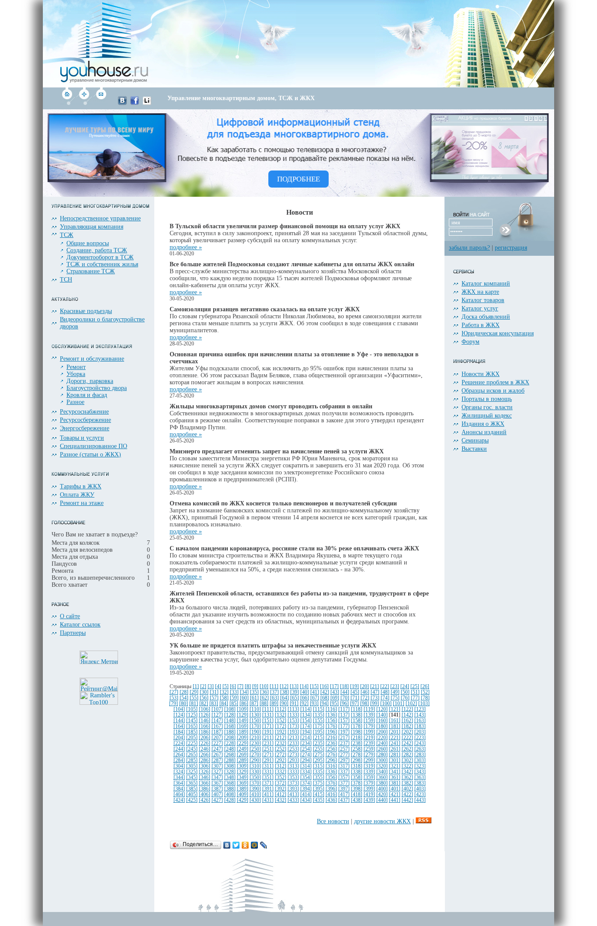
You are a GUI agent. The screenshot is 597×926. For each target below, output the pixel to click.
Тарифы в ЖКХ (80, 486)
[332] (280, 772)
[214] (306, 738)
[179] (369, 726)
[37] (274, 692)
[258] (356, 749)
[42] (324, 692)
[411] (268, 794)
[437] (344, 800)
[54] (184, 698)
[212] (280, 738)
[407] (217, 794)
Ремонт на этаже (82, 503)
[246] (204, 749)
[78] (425, 698)
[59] (234, 698)
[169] (242, 726)
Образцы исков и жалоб (493, 390)
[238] (356, 743)
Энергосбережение (84, 428)
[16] (324, 686)
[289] (242, 760)
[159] (369, 721)
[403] (420, 789)
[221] (394, 738)
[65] (294, 698)
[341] (394, 772)
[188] (230, 732)
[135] (318, 715)
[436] (331, 800)
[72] (365, 698)
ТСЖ (66, 235)
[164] (179, 726)
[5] (225, 686)
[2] (203, 686)
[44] (344, 692)
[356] (331, 777)
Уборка (75, 374)
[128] (230, 715)
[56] (204, 698)
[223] (420, 738)
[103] (424, 704)
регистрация (511, 247)
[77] (415, 698)
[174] (306, 726)
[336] (331, 772)
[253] (293, 749)
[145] (192, 721)
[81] (193, 704)
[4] (218, 686)
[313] (293, 766)
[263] (420, 749)
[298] (356, 760)
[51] (415, 692)
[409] (242, 794)
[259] (369, 749)
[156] (331, 721)
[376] (331, 783)
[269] (242, 755)
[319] (369, 766)
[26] (424, 686)
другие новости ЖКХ (382, 821)
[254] (306, 749)
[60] (244, 698)
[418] (356, 794)
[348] (230, 777)
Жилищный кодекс (487, 415)
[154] (306, 721)
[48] (385, 692)
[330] (255, 772)
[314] (306, 766)
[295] (318, 760)
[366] (204, 783)
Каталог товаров (483, 300)
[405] (192, 794)
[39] (294, 692)
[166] (204, 726)
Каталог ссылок (80, 624)
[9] (255, 686)
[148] (230, 721)
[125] (192, 715)
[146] (204, 721)
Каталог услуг (480, 308)
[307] (217, 766)
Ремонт (76, 367)
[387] (217, 789)
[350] (255, 777)
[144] (179, 721)
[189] (242, 732)
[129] (242, 715)
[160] (382, 721)
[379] (369, 783)
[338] (356, 772)
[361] (394, 777)
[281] (394, 755)
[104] (179, 709)
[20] (364, 686)
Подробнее (298, 179)
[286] (204, 760)
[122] (407, 709)
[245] (192, 749)
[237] (344, 743)
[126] (204, 715)
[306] (204, 766)
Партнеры (73, 633)
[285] (192, 760)
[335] (318, 772)
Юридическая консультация (498, 333)
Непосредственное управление (100, 218)
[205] (192, 738)
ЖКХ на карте (480, 292)
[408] (230, 794)
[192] (280, 732)
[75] (395, 698)
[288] (230, 760)
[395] (318, 789)
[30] (204, 692)
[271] (268, 755)
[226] (204, 743)
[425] (192, 800)
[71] (355, 698)
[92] (304, 704)
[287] (217, 760)
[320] (382, 766)
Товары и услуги (82, 438)
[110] (255, 709)
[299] (369, 760)
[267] (217, 755)
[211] (268, 738)
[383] (420, 783)
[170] (255, 726)
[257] (344, 749)
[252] (280, 749)
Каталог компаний (486, 283)
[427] (217, 800)
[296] (331, 760)
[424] (179, 800)
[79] (173, 704)
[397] (344, 789)
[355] (318, 777)
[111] (268, 709)
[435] (318, 800)
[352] (280, 777)
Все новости (333, 821)
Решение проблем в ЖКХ (495, 382)
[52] (425, 692)
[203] (420, 732)
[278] (356, 755)
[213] (293, 738)
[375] (318, 783)
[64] (284, 698)
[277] (344, 755)
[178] (356, 726)
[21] (374, 686)
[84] (223, 704)
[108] (230, 709)
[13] (294, 686)
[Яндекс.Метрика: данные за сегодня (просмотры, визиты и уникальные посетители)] (99, 657)
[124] (179, 715)
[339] (369, 772)
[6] (233, 686)
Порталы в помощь (487, 399)
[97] (354, 704)
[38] (284, 692)
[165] (192, 726)
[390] (255, 789)
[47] (375, 692)
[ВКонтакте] (227, 845)
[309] (242, 766)
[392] (280, 789)
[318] (356, 766)
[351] (268, 777)
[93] (314, 704)
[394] (306, 789)
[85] (233, 704)
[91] (294, 704)
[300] (382, 760)
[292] (280, 760)
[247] (217, 749)
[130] (255, 715)
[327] (217, 772)
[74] (385, 698)
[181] (394, 726)
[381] (394, 783)
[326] (204, 772)
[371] (268, 783)
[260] (382, 749)
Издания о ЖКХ (483, 424)
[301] (394, 760)
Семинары (475, 440)
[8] (248, 686)
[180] (382, 726)
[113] (293, 709)
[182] (407, 726)
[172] (280, 726)
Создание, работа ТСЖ (96, 250)
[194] (306, 732)
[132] (280, 715)
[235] (318, 743)
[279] (369, 755)
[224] (179, 743)
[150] (255, 721)
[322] (407, 766)
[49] (395, 692)
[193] (293, 732)
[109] (242, 709)
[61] (254, 698)
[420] (382, 794)
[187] (217, 732)
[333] (293, 772)
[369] (242, 783)
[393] (293, 789)
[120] (382, 709)
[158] (356, 721)
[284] (179, 760)
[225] (192, 743)
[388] (230, 789)
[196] (331, 732)
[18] (344, 686)
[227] (217, 743)
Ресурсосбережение (85, 420)
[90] (284, 704)
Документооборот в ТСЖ (100, 257)
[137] (344, 715)
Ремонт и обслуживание (92, 358)
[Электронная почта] (101, 103)
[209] (242, 738)
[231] (268, 743)
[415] (318, 794)
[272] (280, 755)
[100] (386, 704)
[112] (280, 709)
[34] (244, 692)
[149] (242, 721)
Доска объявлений (486, 316)
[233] (293, 743)
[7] (240, 686)
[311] (268, 766)
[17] (334, 686)
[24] (404, 686)
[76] (405, 698)
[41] (314, 692)
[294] (306, 760)
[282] (407, 755)
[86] (243, 704)
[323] (420, 766)
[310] (255, 766)
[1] (196, 686)
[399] (369, 789)
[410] (255, 794)
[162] (407, 721)
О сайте (70, 616)
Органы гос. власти (487, 407)
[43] (334, 692)
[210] (255, 738)
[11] (274, 686)
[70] (344, 698)
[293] (293, 760)
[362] (407, 777)
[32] (224, 692)
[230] (255, 743)
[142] (407, 715)
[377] (344, 783)
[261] (394, 749)
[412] (280, 794)
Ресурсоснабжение (84, 411)
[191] (268, 732)
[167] (217, 726)
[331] (268, 772)
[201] (394, 732)
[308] (230, 766)
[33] (234, 692)
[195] (318, 732)
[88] (264, 704)
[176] (331, 726)
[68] (324, 698)
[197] (344, 732)
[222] (407, 738)
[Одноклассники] (245, 845)
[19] (354, 686)
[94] (324, 704)
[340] (382, 772)
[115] (318, 709)
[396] (331, 789)
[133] (293, 715)
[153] (293, 721)
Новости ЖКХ (481, 374)
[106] (204, 709)
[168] (230, 726)
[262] (407, 749)
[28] (184, 692)
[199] (369, 732)
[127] (217, 715)
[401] (394, 789)
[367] (217, 783)
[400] (382, 789)
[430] (255, 800)
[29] (194, 692)
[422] (407, 794)
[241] (394, 743)
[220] (382, 738)
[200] (382, 732)
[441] (394, 800)
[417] (344, 794)
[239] (369, 743)
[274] (306, 755)
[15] (314, 686)
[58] (224, 698)
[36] (264, 692)
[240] (382, 743)
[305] (192, 766)
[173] (293, 726)
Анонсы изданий (484, 432)
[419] (369, 794)
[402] (407, 789)
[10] (264, 686)
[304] (179, 766)
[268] (230, 755)
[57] (214, 698)
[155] (318, 721)
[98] (364, 704)
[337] (344, 772)
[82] (203, 704)
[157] (344, 721)
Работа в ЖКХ (481, 325)
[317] (344, 766)
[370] (255, 783)
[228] (230, 743)
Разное (75, 402)
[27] (174, 692)
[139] (369, 715)
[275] (318, 755)
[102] (411, 704)
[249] (242, 749)
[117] (344, 709)
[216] (331, 738)
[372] (280, 783)
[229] (242, 743)
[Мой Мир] (254, 845)
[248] (230, 749)
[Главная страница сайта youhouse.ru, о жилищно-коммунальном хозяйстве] (67, 103)
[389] (242, 789)
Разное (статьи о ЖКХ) (90, 454)
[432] (280, 800)
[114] (306, 709)
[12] (284, 686)
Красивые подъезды (86, 311)
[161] (394, 721)
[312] (280, 766)
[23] (394, 686)
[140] (382, 715)
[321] (394, 766)
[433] (293, 800)
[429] (242, 800)
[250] (255, 749)
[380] (382, 783)
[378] (356, 783)
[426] (204, 800)
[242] (407, 743)
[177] (344, 726)
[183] (420, 726)
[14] (304, 686)
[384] (179, 789)
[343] (420, 772)
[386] (204, 789)
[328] (230, 772)
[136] (331, 715)
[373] (293, 783)
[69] (334, 698)
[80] (183, 704)
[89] (274, 704)
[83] (213, 704)
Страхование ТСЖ (90, 271)
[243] (420, 743)
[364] (179, 783)
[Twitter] (236, 845)
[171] (268, 726)
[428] (230, 800)
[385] (192, 789)
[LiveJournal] (263, 845)
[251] (268, 749)
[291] (268, 760)
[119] (369, 709)
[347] (217, 777)
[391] (268, 789)
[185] (192, 732)
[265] (192, 755)
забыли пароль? (469, 247)
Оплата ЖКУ (77, 494)
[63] (274, 698)
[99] (374, 704)
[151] (268, 721)
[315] (318, 766)
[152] (280, 721)
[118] (356, 709)
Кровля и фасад (86, 395)
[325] (192, 772)
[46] (365, 692)
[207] (217, 738)
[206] (204, 738)
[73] (375, 698)
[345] (192, 777)
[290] (255, 760)
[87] (254, 704)
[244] (179, 749)
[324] (179, 772)
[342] (407, 772)
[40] (304, 692)
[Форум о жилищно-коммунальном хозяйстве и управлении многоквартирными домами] (84, 103)
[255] (318, 749)
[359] (369, 777)
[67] (314, 698)
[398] (356, 789)
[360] (382, 777)
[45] (355, 692)
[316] (331, 766)
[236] (331, 743)
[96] (344, 704)
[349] (242, 777)
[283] (420, 755)
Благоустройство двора (96, 388)
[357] (344, 777)
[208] (230, 738)
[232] (280, 743)
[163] (420, 721)
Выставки (474, 449)
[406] (204, 794)
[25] (414, 686)
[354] (306, 777)
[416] (331, 794)
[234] (306, 743)
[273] (293, 755)
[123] (420, 709)
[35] (254, 692)
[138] (356, 715)
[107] (217, 709)
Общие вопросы (87, 243)
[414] (306, 794)
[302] (407, 760)
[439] (369, 800)
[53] (174, 698)
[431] (268, 800)
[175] (318, 726)
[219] (369, 738)
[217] (344, 738)
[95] (334, 704)
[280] (382, 755)
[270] (255, 755)
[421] (394, 794)
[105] (192, 709)
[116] (331, 709)
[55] (194, 698)
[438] (356, 800)
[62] (264, 698)
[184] (179, 732)
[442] (407, 800)
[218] (356, 738)
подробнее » (186, 247)
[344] (179, 777)
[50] (405, 692)
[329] (242, 772)
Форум (470, 341)
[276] (331, 755)
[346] (204, 777)
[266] (204, 755)
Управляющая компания (91, 226)
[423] (420, 794)
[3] (211, 686)
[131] (268, 715)
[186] (204, 732)
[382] (407, 783)
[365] (192, 783)
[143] (420, 715)
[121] (394, 709)
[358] (356, 777)
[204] (179, 738)
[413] (293, 794)
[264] (179, 755)
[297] (344, 760)
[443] (420, 800)
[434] (306, 800)
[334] (306, 772)
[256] (331, 749)
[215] (318, 738)
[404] (179, 794)
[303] (420, 760)
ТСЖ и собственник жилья (102, 264)
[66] (304, 698)
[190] (255, 732)
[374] (306, 783)
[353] (293, 777)
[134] (306, 715)
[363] (420, 777)
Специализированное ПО (93, 446)
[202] (407, 732)
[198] (356, 732)
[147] (217, 721)
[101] (398, 704)
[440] (382, 800)
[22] (384, 686)
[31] (214, 692)
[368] (230, 783)
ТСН (66, 279)
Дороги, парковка (89, 381)
